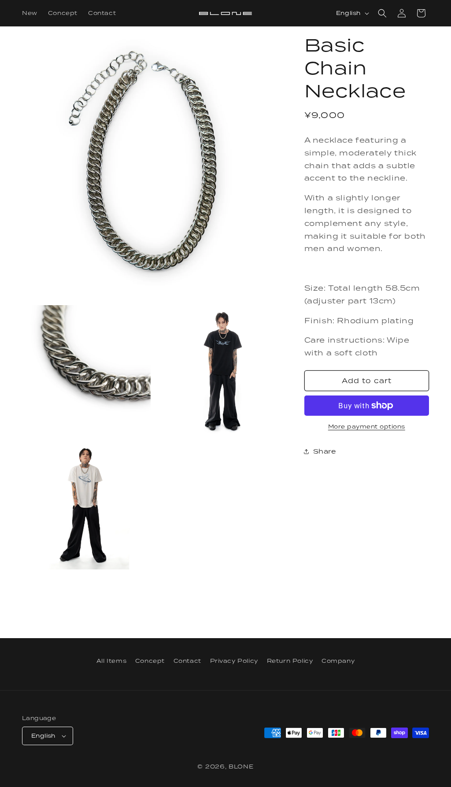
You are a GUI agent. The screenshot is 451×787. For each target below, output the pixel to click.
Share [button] (324, 451)
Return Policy (290, 661)
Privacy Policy (234, 661)
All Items (111, 661)
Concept (150, 661)
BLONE (241, 766)
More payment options (366, 426)
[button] (382, 13)
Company (338, 661)
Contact (187, 661)
